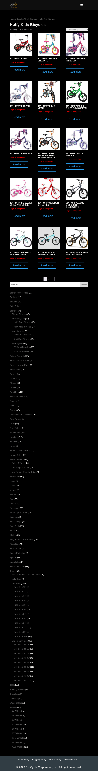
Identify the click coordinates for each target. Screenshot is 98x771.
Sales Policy (23, 760)
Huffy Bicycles (31, 19)
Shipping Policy (39, 760)
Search (84, 285)
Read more (19, 69)
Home (12, 19)
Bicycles (20, 19)
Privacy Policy (70, 760)
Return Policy (55, 760)
